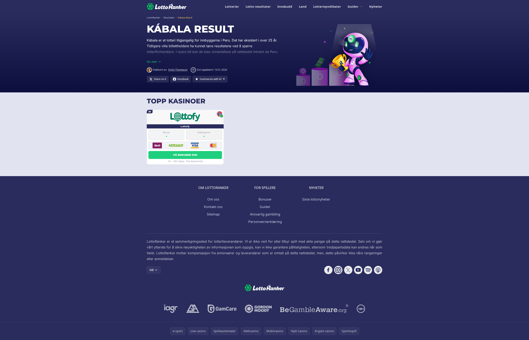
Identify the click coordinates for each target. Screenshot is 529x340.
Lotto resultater (258, 6)
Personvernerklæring (265, 221)
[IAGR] (171, 309)
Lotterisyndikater (327, 6)
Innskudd (284, 6)
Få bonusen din (185, 154)
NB (151, 270)
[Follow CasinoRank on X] (348, 270)
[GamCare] (222, 309)
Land (303, 6)
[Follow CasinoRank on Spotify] (368, 270)
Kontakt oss (213, 206)
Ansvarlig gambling (265, 214)
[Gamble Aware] (314, 309)
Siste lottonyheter (316, 199)
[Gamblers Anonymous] (192, 309)
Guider (353, 6)
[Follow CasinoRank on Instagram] (338, 270)
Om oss (213, 199)
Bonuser (265, 199)
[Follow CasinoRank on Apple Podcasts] (378, 270)
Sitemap (213, 214)
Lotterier (232, 6)
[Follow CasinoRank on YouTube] (358, 270)
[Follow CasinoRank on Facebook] (328, 270)
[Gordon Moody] (258, 309)
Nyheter (375, 6)
